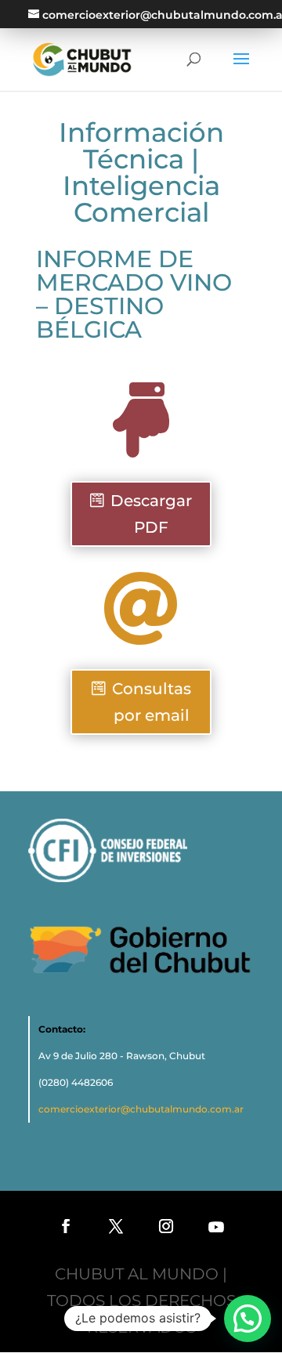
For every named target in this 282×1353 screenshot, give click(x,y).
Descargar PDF (151, 514)
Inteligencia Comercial (141, 199)
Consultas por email (151, 702)
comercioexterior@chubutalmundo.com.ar (141, 1109)
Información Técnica (141, 145)
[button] (247, 1318)
